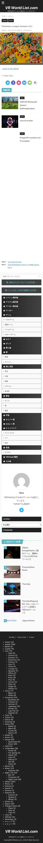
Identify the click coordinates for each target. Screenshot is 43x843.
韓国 (6, 381)
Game (11, 75)
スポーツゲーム (10, 334)
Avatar (6, 75)
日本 (6, 371)
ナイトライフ (11, 428)
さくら (7, 400)
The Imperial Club (15, 262)
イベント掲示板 (12, 297)
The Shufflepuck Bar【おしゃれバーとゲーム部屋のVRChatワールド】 (30, 607)
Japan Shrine (28, 620)
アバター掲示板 (12, 306)
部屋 (6, 357)
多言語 (7, 391)
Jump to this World (10, 69)
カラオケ (8, 452)
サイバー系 (10, 419)
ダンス (8, 343)
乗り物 (8, 348)
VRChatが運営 (12, 457)
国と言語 (9, 366)
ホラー (8, 339)
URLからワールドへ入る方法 (22, 282)
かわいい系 (10, 424)
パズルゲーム (9, 319)
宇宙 (7, 415)
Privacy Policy (21, 637)
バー (6, 438)
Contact (31, 637)
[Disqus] (21, 175)
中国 (6, 376)
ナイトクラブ (9, 433)
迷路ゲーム (9, 324)
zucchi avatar (26, 120)
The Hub (26, 584)
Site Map (11, 637)
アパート (8, 362)
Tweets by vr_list (9, 826)
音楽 (7, 447)
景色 (7, 396)
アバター (9, 310)
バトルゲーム (9, 329)
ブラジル (8, 386)
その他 (8, 461)
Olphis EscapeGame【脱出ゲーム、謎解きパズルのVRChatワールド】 (30, 553)
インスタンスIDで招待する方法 (22, 290)
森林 (6, 410)
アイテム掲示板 (12, 302)
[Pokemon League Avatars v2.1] (24, 82)
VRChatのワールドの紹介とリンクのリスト (22, 837)
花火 (6, 443)
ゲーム (8, 315)
